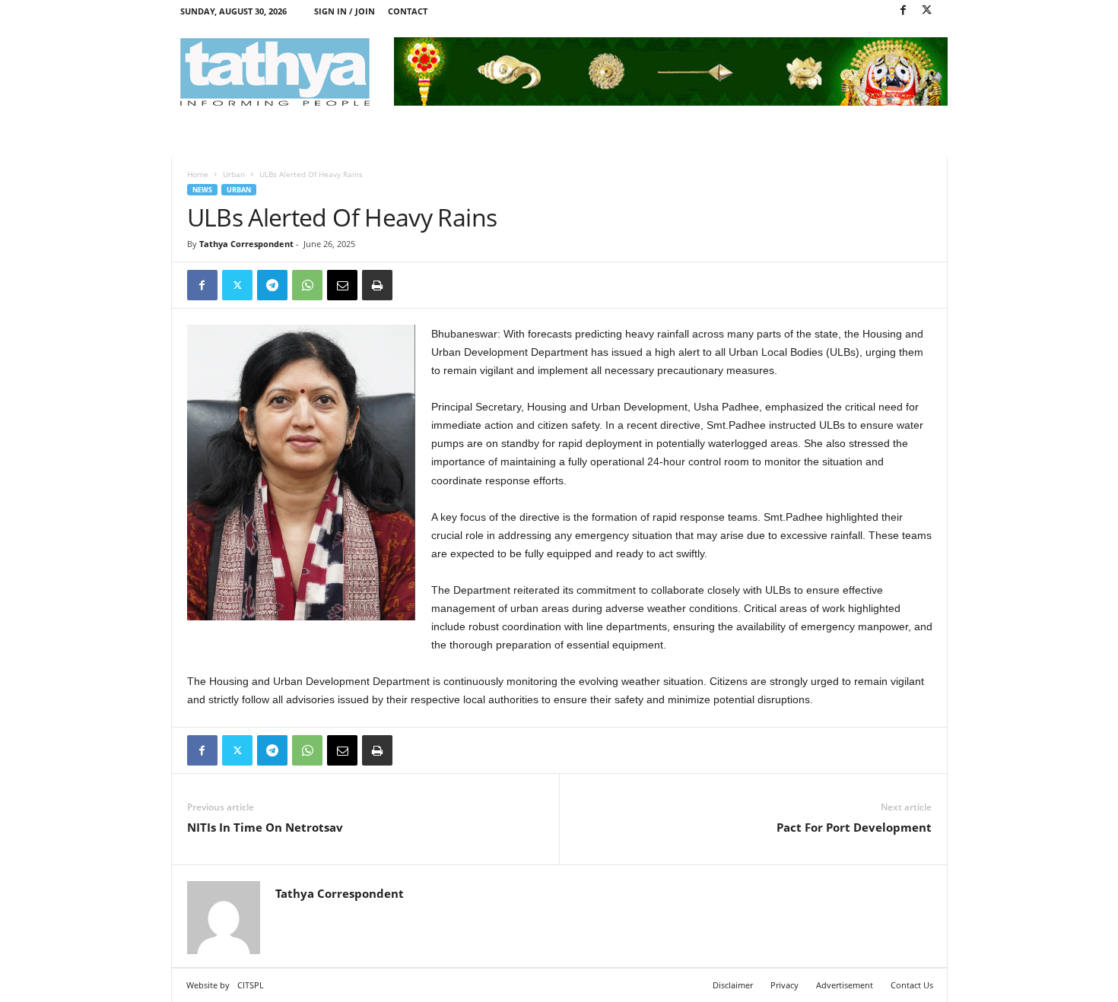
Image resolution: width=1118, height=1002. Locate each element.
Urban (234, 174)
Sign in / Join (344, 11)
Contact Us (912, 985)
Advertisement (844, 985)
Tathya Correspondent (246, 243)
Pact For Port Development (854, 827)
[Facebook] (903, 11)
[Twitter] (927, 11)
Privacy (784, 985)
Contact (407, 11)
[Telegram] (272, 285)
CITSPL (250, 985)
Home (197, 174)
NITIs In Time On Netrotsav (265, 827)
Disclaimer (733, 985)
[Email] (342, 285)
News (202, 190)
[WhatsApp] (307, 285)
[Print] (377, 285)
